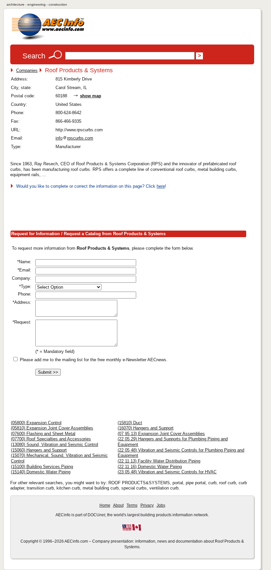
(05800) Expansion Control (36, 422)
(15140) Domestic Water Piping (40, 471)
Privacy (147, 505)
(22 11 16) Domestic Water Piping (150, 466)
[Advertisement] (130, 208)
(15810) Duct (130, 422)
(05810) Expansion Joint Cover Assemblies (52, 428)
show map (90, 95)
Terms (132, 505)
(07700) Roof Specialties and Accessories (51, 438)
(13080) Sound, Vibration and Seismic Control (54, 444)
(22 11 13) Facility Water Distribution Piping (159, 461)
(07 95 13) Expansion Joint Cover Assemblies (161, 433)
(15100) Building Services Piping (42, 466)
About (118, 505)
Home (104, 505)
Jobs (161, 505)
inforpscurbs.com (74, 138)
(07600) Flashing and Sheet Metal (43, 433)
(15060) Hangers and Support (39, 450)
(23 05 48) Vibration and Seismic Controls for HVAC (167, 471)
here (161, 186)
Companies (27, 70)
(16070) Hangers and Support (146, 428)
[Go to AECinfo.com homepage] (48, 39)
